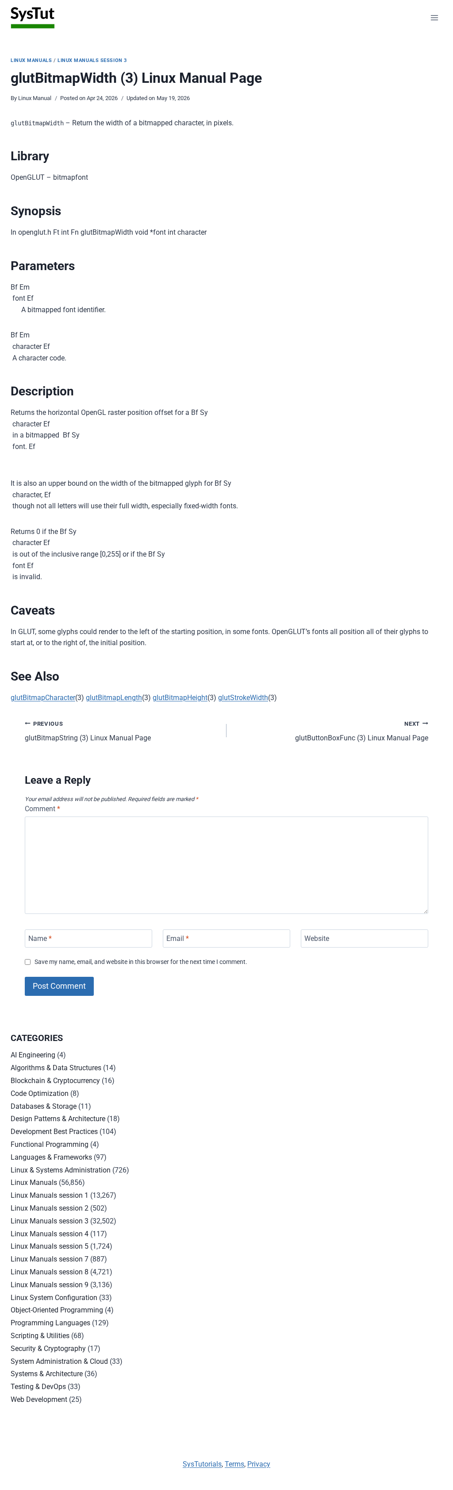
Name (40, 938)
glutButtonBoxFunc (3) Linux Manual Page (361, 731)
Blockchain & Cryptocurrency (55, 1080)
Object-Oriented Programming (57, 1310)
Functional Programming (49, 1144)
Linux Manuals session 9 (49, 1285)
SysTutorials (202, 1464)
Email (177, 938)
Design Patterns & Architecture (58, 1119)
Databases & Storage (44, 1106)
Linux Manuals (31, 60)
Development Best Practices (54, 1131)
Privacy (258, 1464)
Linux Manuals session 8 (49, 1272)
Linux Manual (34, 98)
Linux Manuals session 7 (49, 1259)
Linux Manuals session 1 (49, 1195)
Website (316, 938)
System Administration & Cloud (59, 1361)
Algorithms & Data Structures (56, 1068)
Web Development (39, 1399)
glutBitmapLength (114, 697)
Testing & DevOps (38, 1386)
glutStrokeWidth (243, 697)
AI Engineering (33, 1055)
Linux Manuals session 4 (49, 1234)
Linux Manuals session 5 (49, 1246)
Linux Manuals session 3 (92, 60)
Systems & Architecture (47, 1374)
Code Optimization (40, 1093)
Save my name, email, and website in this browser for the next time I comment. (141, 962)
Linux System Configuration (54, 1297)
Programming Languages (50, 1323)
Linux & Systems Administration (61, 1170)
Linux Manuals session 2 (49, 1208)
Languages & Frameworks (51, 1157)
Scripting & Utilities (40, 1335)
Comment (42, 809)
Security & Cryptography (48, 1348)
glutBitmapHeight (180, 697)
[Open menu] (434, 17)
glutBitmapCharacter (43, 697)
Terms (234, 1464)
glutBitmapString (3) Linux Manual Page (88, 731)
